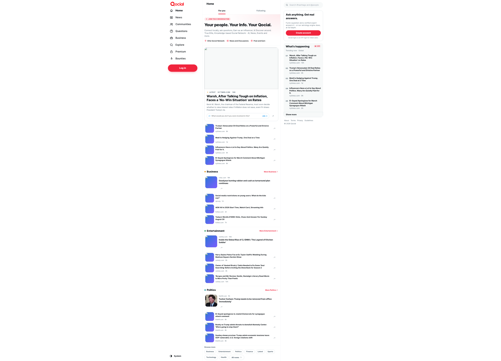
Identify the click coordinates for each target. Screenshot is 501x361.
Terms (293, 120)
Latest (260, 351)
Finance (249, 351)
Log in (182, 68)
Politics (238, 351)
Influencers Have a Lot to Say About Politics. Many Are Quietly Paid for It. (242, 148)
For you (221, 10)
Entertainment (225, 351)
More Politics (270, 290)
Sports (270, 351)
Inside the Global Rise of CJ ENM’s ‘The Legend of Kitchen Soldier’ (246, 241)
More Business (270, 172)
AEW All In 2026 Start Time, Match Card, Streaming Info (239, 207)
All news (235, 357)
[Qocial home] (184, 4)
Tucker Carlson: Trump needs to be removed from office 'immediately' (245, 300)
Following (261, 10)
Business (210, 351)
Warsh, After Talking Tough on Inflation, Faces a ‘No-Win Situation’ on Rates (237, 98)
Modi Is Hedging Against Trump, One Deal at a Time (237, 138)
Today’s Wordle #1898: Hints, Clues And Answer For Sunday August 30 (241, 218)
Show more (291, 114)
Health (223, 357)
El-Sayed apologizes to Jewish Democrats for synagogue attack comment (240, 315)
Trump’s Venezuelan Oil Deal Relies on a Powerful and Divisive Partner (242, 127)
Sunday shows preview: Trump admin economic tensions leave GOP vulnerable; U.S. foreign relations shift (242, 336)
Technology (211, 357)
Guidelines (309, 120)
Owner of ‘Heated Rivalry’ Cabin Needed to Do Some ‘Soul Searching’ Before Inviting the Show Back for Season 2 (239, 266)
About (286, 120)
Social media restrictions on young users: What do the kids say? (240, 197)
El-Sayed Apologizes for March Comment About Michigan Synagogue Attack (240, 159)
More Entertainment (268, 231)
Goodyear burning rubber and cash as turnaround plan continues (244, 181)
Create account (303, 33)
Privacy (300, 120)
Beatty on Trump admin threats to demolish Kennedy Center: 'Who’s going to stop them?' (241, 326)
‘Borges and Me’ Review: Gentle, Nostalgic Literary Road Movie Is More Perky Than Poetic (242, 277)
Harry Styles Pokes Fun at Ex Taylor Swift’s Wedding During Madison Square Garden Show (241, 256)
